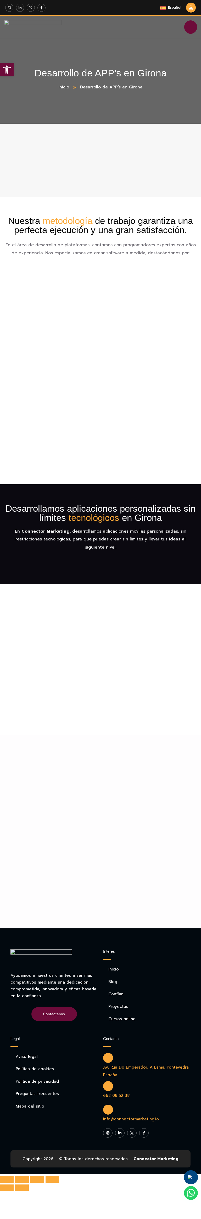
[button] (7, 69)
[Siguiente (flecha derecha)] (22, 1187)
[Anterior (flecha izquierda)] (7, 1187)
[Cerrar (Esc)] (7, 1179)
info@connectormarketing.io (131, 1119)
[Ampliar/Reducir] (52, 1179)
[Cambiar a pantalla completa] (37, 1179)
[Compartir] (22, 1179)
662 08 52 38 (116, 1095)
